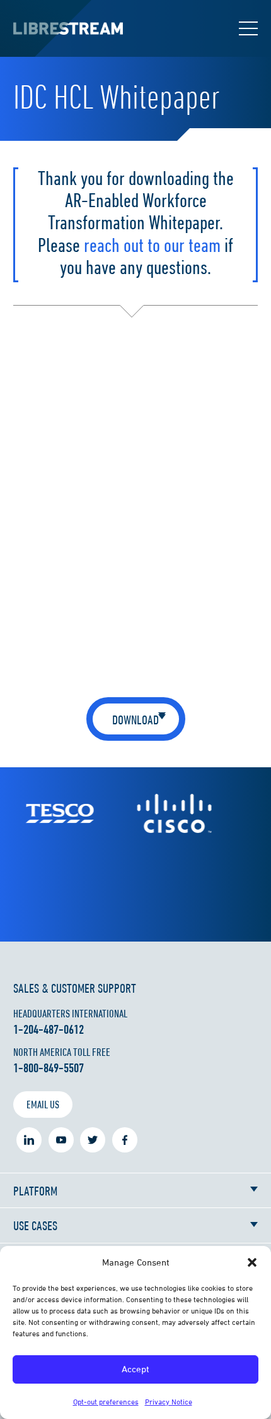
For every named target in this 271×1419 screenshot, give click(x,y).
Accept (135, 1368)
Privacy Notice (168, 1401)
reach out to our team (152, 245)
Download (135, 719)
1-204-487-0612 (48, 1029)
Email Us (42, 1104)
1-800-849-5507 (48, 1067)
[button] (252, 1262)
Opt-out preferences (106, 1401)
